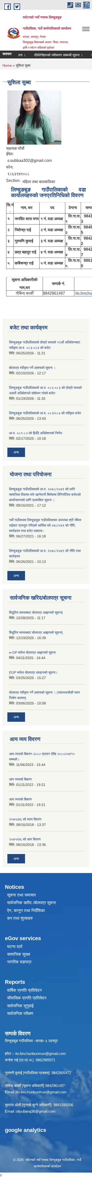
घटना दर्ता (14, 946)
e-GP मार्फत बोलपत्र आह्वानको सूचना (32, 652)
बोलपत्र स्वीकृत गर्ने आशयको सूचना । (32, 368)
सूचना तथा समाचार (21, 895)
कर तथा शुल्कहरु (20, 918)
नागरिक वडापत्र (19, 962)
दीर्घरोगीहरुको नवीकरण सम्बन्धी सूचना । (54, 55)
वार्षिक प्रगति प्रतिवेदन (24, 990)
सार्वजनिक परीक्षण (20, 1013)
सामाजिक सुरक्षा (18, 954)
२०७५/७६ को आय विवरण (25, 839)
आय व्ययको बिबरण (20, 779)
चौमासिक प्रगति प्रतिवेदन (26, 998)
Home (7, 65)
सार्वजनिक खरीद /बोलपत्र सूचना (31, 902)
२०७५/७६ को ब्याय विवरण (25, 819)
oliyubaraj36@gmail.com (35, 1111)
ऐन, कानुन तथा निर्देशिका (26, 910)
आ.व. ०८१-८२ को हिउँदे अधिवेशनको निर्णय (35, 433)
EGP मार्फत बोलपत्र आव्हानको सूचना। (33, 672)
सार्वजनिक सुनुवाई (20, 1006)
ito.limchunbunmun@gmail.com (40, 1053)
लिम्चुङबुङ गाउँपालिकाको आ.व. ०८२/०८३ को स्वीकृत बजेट (45, 413)
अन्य (16, 452)
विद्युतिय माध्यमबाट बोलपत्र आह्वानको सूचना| (36, 612)
